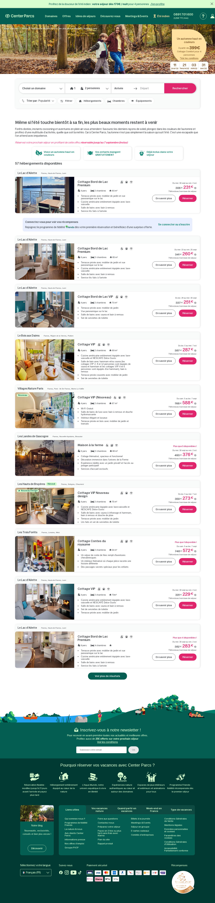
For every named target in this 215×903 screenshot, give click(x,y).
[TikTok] (80, 872)
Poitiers (70, 336)
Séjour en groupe (140, 827)
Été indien (163, 16)
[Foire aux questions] (203, 16)
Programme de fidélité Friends (76, 823)
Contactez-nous (106, 822)
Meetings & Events (136, 16)
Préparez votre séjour (109, 827)
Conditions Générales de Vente (175, 819)
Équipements (144, 101)
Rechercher (180, 88)
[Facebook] (61, 872)
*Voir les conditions (189, 58)
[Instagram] (67, 872)
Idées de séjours (85, 16)
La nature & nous (73, 829)
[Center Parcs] (19, 16)
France (44, 173)
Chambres (119, 101)
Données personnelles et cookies (176, 830)
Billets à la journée (140, 818)
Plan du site (104, 839)
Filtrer (68, 101)
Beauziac (78, 436)
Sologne (71, 484)
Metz (58, 532)
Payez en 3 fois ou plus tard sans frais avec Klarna (109, 833)
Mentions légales (173, 825)
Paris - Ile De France (62, 389)
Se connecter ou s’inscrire (174, 224)
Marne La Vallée (77, 389)
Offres (66, 16)
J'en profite (157, 4)
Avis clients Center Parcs (74, 834)
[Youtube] (73, 872)
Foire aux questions (108, 818)
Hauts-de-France (54, 173)
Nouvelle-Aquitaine (66, 436)
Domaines (51, 16)
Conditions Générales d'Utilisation (175, 843)
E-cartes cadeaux (140, 831)
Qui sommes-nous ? (75, 818)
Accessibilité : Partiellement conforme (176, 849)
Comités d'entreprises (142, 835)
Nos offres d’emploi (74, 843)
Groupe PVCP (72, 847)
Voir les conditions (107, 742)
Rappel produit (105, 843)
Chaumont (80, 484)
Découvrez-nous (110, 16)
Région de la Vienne (58, 336)
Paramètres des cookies (172, 836)
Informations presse (75, 839)
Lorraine (51, 532)
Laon (64, 173)
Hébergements (92, 101)
